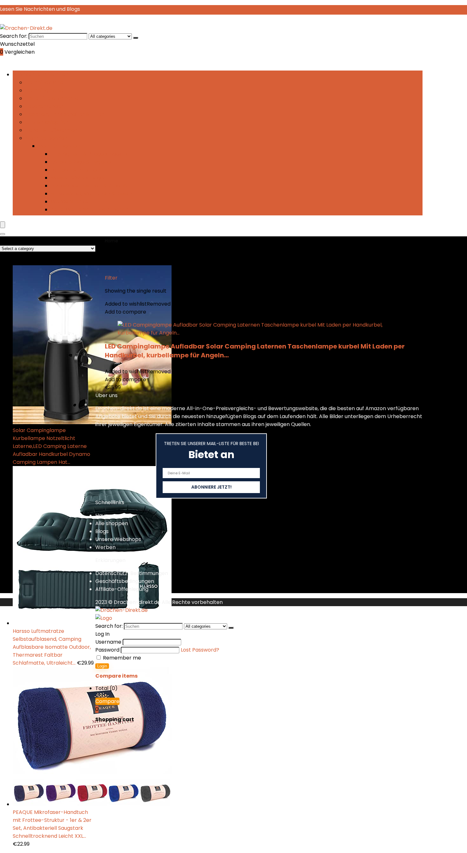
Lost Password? (200, 649)
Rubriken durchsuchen (41, 74)
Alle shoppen (111, 523)
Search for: (13, 36)
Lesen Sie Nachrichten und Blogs (40, 9)
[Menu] (2, 224)
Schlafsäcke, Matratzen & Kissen (91, 193)
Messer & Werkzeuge (77, 177)
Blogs (102, 531)
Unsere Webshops (118, 539)
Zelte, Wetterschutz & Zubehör (89, 209)
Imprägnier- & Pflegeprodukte (89, 154)
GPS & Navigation (46, 122)
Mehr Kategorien (46, 138)
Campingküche (44, 82)
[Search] (2, 234)
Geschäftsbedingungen (124, 581)
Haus (101, 515)
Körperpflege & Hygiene (81, 162)
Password (107, 649)
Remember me (121, 657)
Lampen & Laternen (75, 169)
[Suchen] (135, 38)
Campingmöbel (44, 90)
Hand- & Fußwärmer (51, 130)
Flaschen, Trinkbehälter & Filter (64, 114)
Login (102, 666)
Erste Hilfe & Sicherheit (53, 98)
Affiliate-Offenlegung (121, 589)
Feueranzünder (44, 106)
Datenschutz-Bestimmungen (131, 573)
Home (111, 241)
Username (108, 642)
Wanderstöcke (69, 201)
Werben (105, 547)
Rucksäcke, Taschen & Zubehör (90, 185)
